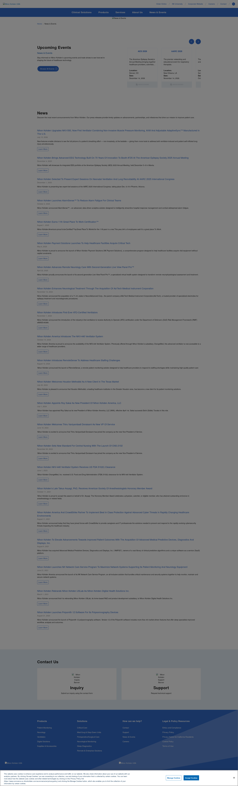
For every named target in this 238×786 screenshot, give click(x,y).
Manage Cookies (173, 778)
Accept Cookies (191, 778)
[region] (119, 778)
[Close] (234, 778)
